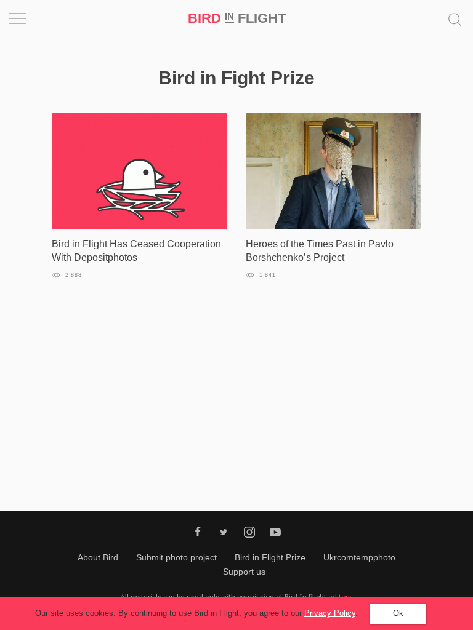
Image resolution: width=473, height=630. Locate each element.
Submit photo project (176, 557)
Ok (398, 613)
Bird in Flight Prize (270, 557)
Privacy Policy (329, 613)
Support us (244, 571)
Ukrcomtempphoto (359, 557)
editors (340, 596)
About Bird (98, 557)
